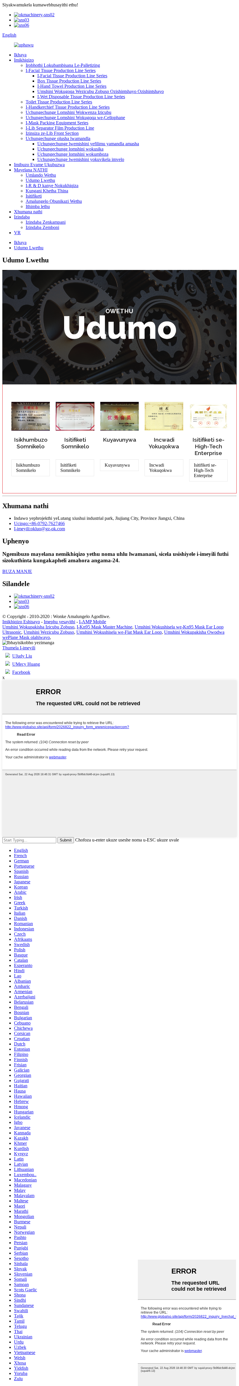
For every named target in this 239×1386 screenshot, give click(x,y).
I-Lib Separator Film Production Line (60, 128)
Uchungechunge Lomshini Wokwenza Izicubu (68, 112)
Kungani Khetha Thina (47, 190)
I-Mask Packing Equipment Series (57, 122)
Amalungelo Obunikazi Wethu (54, 201)
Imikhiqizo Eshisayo (21, 621)
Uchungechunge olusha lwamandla (58, 138)
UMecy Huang (26, 664)
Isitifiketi (34, 196)
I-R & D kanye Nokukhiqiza (52, 185)
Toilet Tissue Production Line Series (59, 101)
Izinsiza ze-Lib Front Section (52, 133)
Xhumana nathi (28, 211)
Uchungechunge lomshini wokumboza (72, 154)
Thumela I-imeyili (18, 647)
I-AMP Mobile (92, 621)
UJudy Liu (22, 655)
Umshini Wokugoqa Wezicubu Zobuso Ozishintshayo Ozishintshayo (100, 91)
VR (17, 232)
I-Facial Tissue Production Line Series (61, 70)
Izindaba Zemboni (42, 227)
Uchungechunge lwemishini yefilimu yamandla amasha (88, 143)
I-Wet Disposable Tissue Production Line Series (81, 96)
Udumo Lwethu (40, 180)
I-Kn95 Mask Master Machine (104, 626)
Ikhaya (20, 54)
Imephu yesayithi (59, 621)
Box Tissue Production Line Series (69, 80)
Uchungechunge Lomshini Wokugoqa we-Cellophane (75, 117)
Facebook (21, 672)
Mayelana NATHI (31, 169)
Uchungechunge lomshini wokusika (70, 148)
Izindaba (22, 216)
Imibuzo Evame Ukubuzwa (39, 164)
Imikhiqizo (24, 60)
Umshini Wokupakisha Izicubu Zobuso (38, 626)
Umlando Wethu (41, 175)
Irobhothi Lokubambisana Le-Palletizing (63, 65)
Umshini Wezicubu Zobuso (49, 632)
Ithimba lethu (38, 206)
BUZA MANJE (17, 571)
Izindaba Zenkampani (46, 222)
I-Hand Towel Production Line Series (71, 86)
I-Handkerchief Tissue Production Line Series (68, 107)
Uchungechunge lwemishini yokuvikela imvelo (80, 159)
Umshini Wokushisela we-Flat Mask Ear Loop (119, 632)
